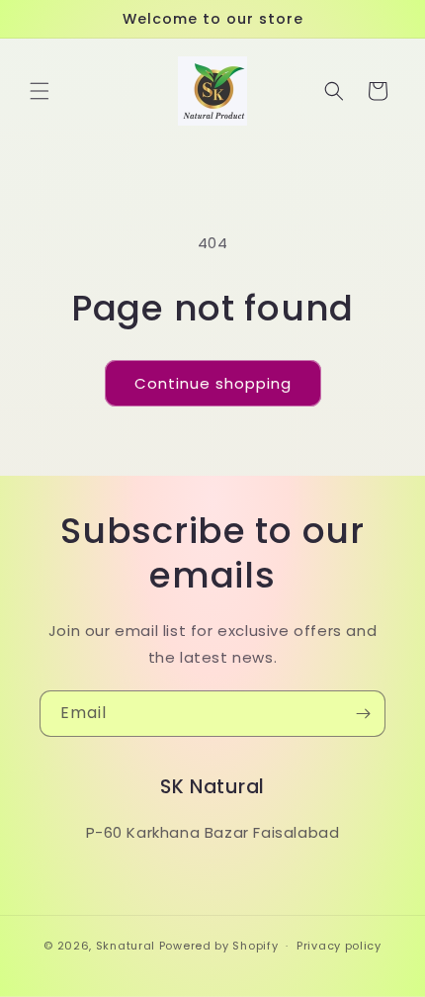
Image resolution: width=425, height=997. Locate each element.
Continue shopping (213, 383)
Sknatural (125, 945)
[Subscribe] (362, 713)
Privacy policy (339, 945)
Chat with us (381, 953)
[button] (39, 91)
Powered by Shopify (219, 945)
